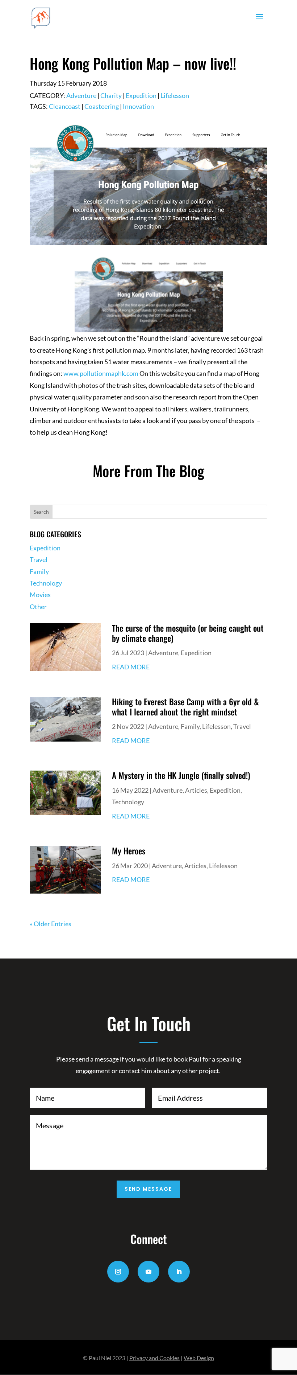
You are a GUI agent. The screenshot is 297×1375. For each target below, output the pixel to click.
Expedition (141, 95)
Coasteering (101, 106)
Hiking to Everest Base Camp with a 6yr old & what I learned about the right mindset (185, 706)
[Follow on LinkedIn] (179, 1271)
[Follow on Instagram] (118, 1271)
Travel (38, 559)
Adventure (81, 95)
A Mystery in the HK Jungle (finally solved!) (181, 775)
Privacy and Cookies (154, 1357)
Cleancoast (64, 106)
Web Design (199, 1357)
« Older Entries (50, 924)
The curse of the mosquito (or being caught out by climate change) (188, 633)
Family (39, 571)
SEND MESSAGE (148, 1189)
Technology (46, 583)
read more (131, 667)
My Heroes (128, 851)
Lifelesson (174, 95)
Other (38, 607)
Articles (196, 790)
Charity (111, 95)
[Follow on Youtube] (148, 1271)
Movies (40, 595)
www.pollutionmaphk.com (100, 373)
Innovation (138, 106)
